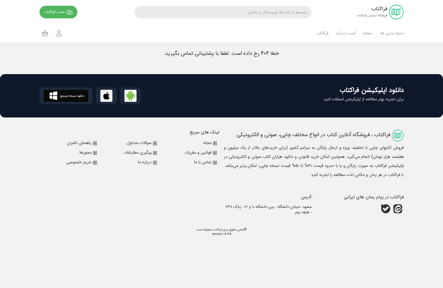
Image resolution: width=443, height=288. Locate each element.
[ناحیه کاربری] (59, 33)
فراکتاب (217, 229)
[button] (391, 33)
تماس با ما (203, 162)
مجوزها (86, 152)
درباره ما (145, 162)
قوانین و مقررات (198, 152)
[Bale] (385, 208)
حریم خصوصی (79, 162)
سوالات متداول (139, 142)
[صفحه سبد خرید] (45, 33)
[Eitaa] (397, 208)
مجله (207, 142)
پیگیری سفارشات (138, 152)
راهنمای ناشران (79, 142)
